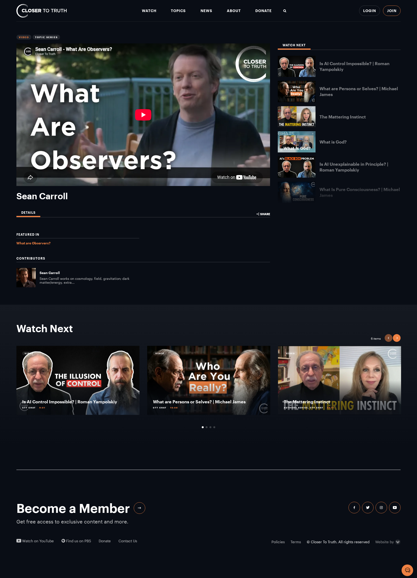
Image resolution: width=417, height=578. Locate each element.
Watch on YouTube (37, 541)
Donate (263, 11)
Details (28, 212)
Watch (149, 11)
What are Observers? (33, 243)
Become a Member (73, 508)
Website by (384, 542)
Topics (178, 11)
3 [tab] (210, 427)
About (234, 11)
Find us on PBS (78, 541)
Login (369, 10)
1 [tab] (203, 427)
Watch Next (294, 45)
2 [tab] (207, 427)
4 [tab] (214, 427)
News (206, 11)
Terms (296, 542)
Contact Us (127, 541)
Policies (278, 542)
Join (391, 10)
